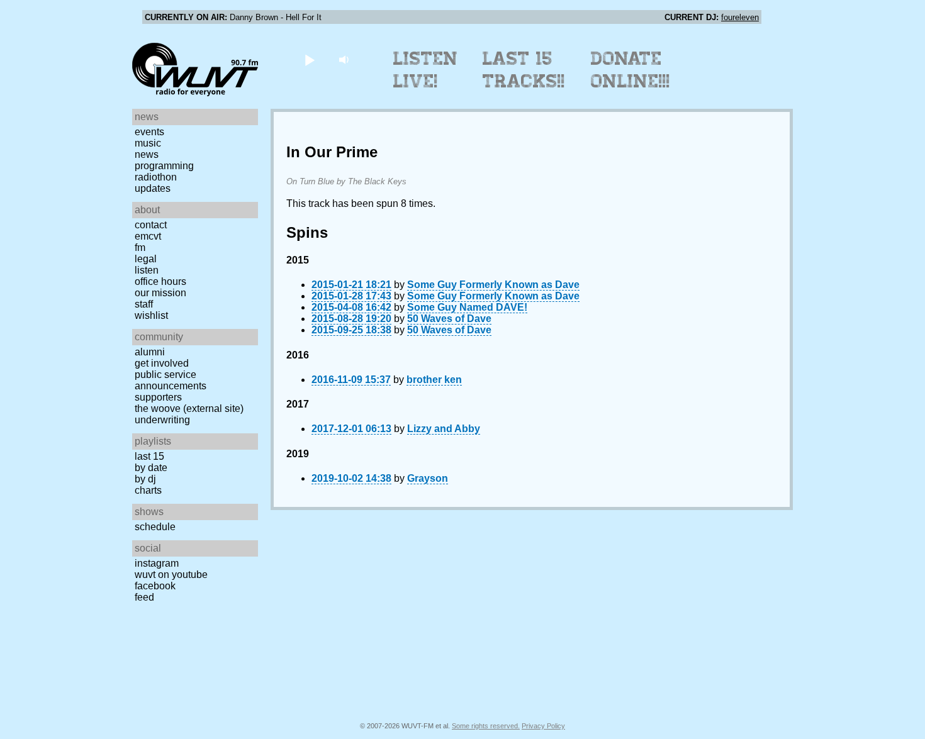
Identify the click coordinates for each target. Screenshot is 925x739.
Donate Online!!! (630, 69)
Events (149, 131)
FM (140, 247)
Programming (164, 165)
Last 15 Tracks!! (524, 69)
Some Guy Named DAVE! (467, 307)
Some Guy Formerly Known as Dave (493, 284)
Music (148, 143)
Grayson (427, 478)
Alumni (150, 352)
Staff (144, 304)
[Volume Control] (345, 59)
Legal (146, 258)
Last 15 (149, 456)
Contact (151, 224)
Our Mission (160, 292)
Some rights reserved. (486, 726)
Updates (153, 188)
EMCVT (148, 236)
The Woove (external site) (189, 408)
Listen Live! (425, 69)
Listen (147, 270)
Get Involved (162, 363)
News (147, 154)
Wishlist (151, 315)
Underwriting (162, 419)
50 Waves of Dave (449, 318)
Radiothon (156, 177)
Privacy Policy (543, 726)
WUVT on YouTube (171, 574)
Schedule (155, 526)
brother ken (434, 379)
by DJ (145, 479)
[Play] (309, 59)
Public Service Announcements (170, 380)
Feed (144, 597)
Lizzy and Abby (443, 428)
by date (151, 467)
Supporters (158, 397)
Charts (148, 490)
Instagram (157, 563)
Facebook (155, 586)
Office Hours (160, 281)
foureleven (740, 17)
